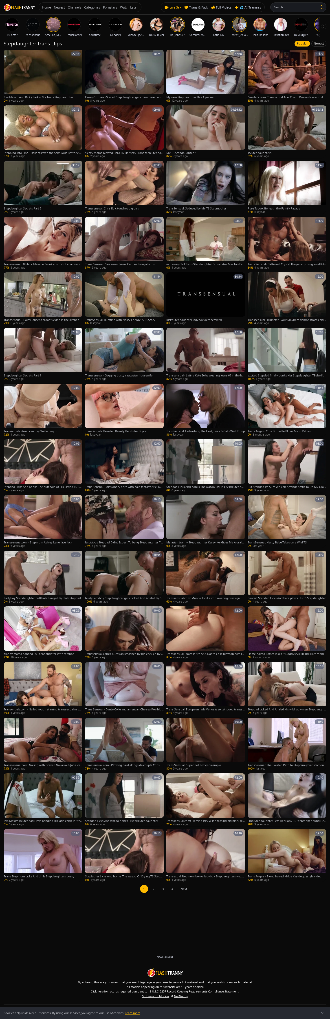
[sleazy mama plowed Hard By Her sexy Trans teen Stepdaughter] (124, 131)
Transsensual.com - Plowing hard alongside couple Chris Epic (124, 765)
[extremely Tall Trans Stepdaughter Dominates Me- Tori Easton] (205, 243)
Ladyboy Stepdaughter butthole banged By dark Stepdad (42, 598)
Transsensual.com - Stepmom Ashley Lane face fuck (38, 542)
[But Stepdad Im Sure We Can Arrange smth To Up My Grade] (287, 465)
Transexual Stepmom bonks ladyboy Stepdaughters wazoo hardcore (204, 876)
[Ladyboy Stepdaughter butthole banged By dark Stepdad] (43, 577)
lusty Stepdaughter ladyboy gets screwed (194, 319)
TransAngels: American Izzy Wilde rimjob (30, 431)
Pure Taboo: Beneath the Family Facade (274, 208)
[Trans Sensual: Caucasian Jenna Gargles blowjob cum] (124, 243)
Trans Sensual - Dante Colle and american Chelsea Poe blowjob (124, 709)
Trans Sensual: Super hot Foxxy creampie (193, 765)
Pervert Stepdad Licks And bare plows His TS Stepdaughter (287, 598)
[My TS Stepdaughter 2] (205, 131)
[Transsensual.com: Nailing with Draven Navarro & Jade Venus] (43, 744)
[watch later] (9, 54)
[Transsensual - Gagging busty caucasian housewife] (124, 354)
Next (184, 889)
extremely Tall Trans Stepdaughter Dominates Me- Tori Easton (205, 264)
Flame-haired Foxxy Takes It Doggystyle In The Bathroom (286, 653)
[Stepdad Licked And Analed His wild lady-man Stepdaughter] (287, 688)
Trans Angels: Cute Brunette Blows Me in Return (279, 431)
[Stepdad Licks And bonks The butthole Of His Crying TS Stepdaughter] (43, 465)
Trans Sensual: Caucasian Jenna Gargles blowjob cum (120, 264)
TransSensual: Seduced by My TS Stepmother (196, 208)
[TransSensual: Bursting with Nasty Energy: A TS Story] (124, 298)
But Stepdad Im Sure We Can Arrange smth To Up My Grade (287, 486)
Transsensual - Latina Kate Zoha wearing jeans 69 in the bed (205, 375)
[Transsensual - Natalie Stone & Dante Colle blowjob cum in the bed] (205, 632)
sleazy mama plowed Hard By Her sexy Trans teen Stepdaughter (124, 152)
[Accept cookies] (322, 1013)
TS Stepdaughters (259, 152)
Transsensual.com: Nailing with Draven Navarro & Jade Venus (43, 765)
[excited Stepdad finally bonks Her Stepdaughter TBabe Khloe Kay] (287, 354)
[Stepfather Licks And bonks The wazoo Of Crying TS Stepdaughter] (124, 855)
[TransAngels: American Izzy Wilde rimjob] (43, 410)
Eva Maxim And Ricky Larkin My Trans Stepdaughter (38, 97)
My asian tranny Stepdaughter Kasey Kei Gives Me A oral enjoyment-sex (205, 542)
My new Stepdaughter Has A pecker (190, 97)
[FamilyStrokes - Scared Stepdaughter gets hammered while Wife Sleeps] (124, 76)
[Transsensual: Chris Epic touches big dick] (124, 187)
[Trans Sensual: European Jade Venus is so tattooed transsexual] (205, 688)
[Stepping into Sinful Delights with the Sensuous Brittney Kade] (43, 131)
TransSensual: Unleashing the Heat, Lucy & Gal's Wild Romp (205, 431)
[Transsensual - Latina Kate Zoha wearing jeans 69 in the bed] (205, 354)
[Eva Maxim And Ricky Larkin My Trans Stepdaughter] (43, 76)
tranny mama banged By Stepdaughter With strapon (39, 653)
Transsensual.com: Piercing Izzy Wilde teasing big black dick (205, 820)
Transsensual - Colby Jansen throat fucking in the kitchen (41, 319)
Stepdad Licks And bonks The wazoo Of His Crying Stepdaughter (205, 486)
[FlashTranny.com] (19, 7)
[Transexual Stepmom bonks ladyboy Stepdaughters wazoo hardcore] (205, 855)
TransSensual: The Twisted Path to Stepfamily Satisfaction (286, 765)
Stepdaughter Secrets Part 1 (22, 375)
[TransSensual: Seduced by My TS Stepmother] (205, 187)
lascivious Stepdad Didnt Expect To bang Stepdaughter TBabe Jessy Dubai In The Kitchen (123, 542)
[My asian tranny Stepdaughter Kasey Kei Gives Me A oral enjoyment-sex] (205, 521)
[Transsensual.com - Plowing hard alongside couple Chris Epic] (124, 744)
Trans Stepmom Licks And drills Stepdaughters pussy (39, 876)
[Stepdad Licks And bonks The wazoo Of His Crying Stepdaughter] (205, 465)
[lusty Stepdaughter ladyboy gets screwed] (205, 298)
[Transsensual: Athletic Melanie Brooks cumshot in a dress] (43, 243)
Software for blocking (156, 996)
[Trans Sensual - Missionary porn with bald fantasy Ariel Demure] (124, 465)
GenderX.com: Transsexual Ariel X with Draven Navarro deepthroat (287, 97)
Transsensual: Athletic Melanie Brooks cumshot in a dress (42, 264)
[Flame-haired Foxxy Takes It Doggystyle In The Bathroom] (287, 632)
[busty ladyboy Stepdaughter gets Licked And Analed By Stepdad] (124, 577)
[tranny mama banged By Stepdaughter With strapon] (43, 632)
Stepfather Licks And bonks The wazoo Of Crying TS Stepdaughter (124, 876)
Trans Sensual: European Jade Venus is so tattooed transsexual (205, 709)
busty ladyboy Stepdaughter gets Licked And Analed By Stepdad (124, 598)
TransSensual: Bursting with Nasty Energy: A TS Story (120, 319)
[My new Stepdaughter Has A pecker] (205, 76)
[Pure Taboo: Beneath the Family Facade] (287, 187)
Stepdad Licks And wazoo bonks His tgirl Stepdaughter (121, 820)
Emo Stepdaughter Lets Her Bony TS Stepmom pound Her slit (286, 820)
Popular (302, 43)
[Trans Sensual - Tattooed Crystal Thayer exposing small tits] (287, 243)
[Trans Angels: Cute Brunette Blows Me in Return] (287, 410)
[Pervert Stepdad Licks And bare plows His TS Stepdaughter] (287, 577)
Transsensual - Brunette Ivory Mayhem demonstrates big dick (287, 319)
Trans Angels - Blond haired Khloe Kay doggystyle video (284, 876)
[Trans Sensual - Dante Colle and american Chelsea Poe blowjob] (124, 688)
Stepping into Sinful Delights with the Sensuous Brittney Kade (42, 152)
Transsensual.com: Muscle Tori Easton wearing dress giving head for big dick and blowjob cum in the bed (205, 598)
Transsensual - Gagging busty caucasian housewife (118, 375)
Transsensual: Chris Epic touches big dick (112, 208)
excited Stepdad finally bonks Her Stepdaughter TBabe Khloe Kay (287, 375)
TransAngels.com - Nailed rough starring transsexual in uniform (43, 709)
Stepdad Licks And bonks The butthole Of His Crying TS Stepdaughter (43, 486)
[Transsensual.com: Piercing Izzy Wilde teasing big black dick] (205, 799)
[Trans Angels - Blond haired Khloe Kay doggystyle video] (287, 855)
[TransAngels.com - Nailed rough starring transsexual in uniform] (43, 688)
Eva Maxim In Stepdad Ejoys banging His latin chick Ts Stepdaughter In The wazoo (43, 820)
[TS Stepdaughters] (287, 131)
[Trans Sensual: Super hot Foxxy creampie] (205, 744)
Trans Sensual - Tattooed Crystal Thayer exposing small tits (287, 264)
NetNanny (181, 996)
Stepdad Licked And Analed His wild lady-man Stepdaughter (287, 709)
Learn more (132, 1013)
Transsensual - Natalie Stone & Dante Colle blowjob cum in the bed (205, 653)
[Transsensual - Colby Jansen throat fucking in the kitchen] (43, 298)
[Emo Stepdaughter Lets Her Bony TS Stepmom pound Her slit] (287, 799)
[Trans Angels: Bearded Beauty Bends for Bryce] (124, 410)
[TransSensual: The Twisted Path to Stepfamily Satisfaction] (287, 744)
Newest (319, 43)
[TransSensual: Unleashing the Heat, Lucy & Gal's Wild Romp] (205, 410)
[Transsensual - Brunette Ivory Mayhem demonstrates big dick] (287, 298)
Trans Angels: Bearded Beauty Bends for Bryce (115, 431)
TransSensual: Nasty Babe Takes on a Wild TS (277, 542)
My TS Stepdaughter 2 (181, 152)
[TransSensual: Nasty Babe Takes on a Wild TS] (287, 521)
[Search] (321, 7)
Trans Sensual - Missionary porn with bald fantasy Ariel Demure (123, 486)
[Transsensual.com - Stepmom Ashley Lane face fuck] (43, 521)
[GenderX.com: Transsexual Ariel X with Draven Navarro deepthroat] (287, 76)
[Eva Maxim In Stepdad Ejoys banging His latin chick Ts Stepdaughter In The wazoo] (43, 799)
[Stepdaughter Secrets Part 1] (43, 354)
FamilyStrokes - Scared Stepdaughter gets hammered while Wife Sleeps (124, 97)
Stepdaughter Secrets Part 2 (22, 208)
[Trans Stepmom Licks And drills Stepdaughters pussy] (43, 855)
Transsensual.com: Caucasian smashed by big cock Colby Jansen (124, 653)
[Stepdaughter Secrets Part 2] (43, 187)
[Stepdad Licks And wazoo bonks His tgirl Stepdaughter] (124, 799)
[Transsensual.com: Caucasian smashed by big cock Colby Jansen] (124, 632)
